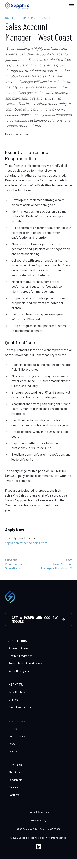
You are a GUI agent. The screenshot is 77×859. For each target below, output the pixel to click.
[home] (14, 5)
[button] (71, 5)
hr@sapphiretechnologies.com (26, 543)
